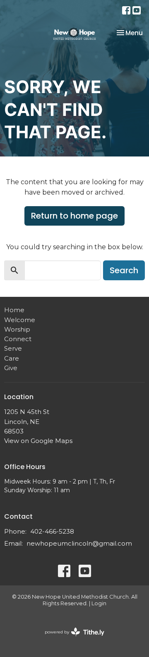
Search (124, 270)
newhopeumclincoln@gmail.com (79, 543)
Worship (17, 329)
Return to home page (74, 215)
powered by (70, 639)
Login (98, 603)
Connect (17, 339)
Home (14, 310)
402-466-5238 (52, 531)
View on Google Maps (38, 441)
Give (10, 368)
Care (11, 358)
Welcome (19, 320)
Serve (13, 348)
